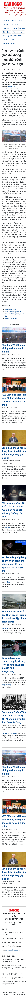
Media (21, 21)
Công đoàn (6, 32)
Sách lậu (4, 89)
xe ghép (7, 582)
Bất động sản (7, 36)
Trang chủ (6, 21)
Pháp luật (6, 28)
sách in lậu (12, 87)
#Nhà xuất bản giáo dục (13, 312)
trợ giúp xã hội (7, 685)
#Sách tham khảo (11, 318)
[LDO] (14, 335)
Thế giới (5, 40)
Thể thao (6, 24)
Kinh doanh (15, 24)
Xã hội (14, 21)
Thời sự (14, 28)
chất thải (7, 528)
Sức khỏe (17, 36)
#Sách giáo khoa (10, 309)
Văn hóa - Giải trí (18, 32)
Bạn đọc (22, 28)
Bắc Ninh (5, 628)
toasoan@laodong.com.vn (15, 950)
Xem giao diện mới (9, 43)
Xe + (12, 40)
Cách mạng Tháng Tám (9, 733)
